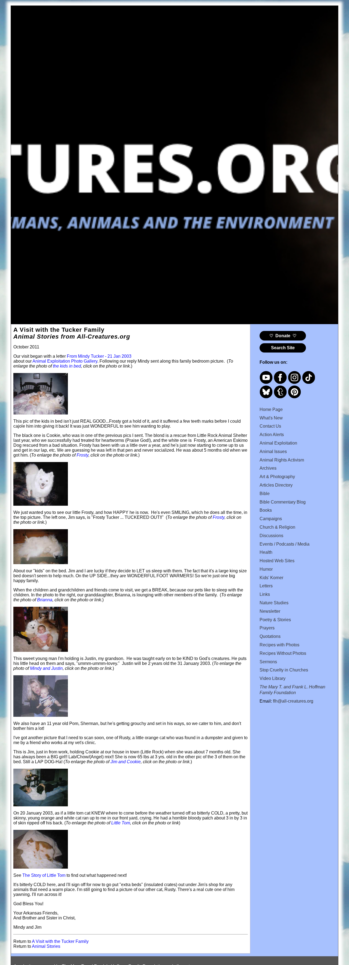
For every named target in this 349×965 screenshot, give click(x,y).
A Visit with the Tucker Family (60, 941)
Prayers (267, 628)
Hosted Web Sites (277, 560)
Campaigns (271, 518)
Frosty (82, 455)
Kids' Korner (271, 577)
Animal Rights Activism (282, 460)
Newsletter (270, 611)
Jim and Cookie (125, 761)
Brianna (44, 599)
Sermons (268, 661)
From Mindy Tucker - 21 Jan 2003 (99, 356)
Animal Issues (273, 451)
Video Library (272, 678)
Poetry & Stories (275, 619)
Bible (265, 493)
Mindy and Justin (46, 668)
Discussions (271, 535)
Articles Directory (276, 485)
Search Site (283, 347)
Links (265, 594)
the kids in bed (67, 366)
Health (266, 552)
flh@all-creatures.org (293, 701)
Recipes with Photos (279, 645)
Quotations (270, 636)
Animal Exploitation (278, 443)
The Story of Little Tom (43, 875)
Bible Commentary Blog (283, 502)
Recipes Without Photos (283, 653)
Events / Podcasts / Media (284, 544)
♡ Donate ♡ (282, 335)
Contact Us (270, 426)
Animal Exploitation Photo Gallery (64, 361)
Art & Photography (277, 476)
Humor (266, 569)
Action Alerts (272, 434)
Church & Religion (277, 527)
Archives (268, 468)
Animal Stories (46, 946)
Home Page (271, 409)
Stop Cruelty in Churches (284, 670)
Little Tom (120, 823)
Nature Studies (274, 602)
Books (266, 510)
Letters (266, 586)
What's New (271, 418)
